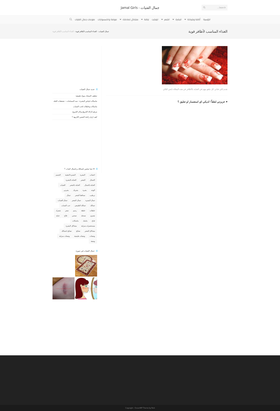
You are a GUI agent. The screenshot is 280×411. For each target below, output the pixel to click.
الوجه (93, 190)
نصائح (78, 231)
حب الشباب (65, 205)
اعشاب (92, 175)
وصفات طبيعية (79, 236)
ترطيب (92, 195)
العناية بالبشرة (71, 180)
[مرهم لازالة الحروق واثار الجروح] (63, 288)
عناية (58, 215)
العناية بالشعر (75, 185)
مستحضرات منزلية (88, 226)
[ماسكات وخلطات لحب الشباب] (86, 288)
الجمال (92, 180)
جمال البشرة (90, 200)
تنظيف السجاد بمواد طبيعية (86, 95)
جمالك (92, 205)
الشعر (83, 180)
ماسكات (75, 220)
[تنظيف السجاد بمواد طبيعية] (86, 266)
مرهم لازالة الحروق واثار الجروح (84, 111)
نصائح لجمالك (66, 231)
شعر (67, 210)
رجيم (75, 210)
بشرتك (75, 190)
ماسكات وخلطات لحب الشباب (85, 106)
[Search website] (70, 19)
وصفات (92, 236)
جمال (69, 195)
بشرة (85, 190)
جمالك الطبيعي (80, 205)
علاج (65, 215)
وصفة (93, 241)
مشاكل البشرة (71, 226)
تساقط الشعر (80, 195)
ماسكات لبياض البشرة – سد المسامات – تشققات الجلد (75, 101)
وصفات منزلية (64, 236)
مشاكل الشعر (90, 231)
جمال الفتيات (104, 31)
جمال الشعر (76, 200)
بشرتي (66, 190)
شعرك (58, 210)
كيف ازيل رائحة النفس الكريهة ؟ (84, 117)
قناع (93, 220)
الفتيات (62, 185)
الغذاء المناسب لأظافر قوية (86, 31)
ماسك (85, 220)
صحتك (83, 215)
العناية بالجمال (89, 185)
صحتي (74, 215)
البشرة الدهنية (70, 175)
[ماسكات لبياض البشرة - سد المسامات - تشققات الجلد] (63, 266)
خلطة (83, 210)
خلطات (92, 210)
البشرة (82, 175)
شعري (92, 215)
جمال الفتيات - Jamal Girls (140, 7)
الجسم (58, 175)
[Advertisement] (74, 64)
